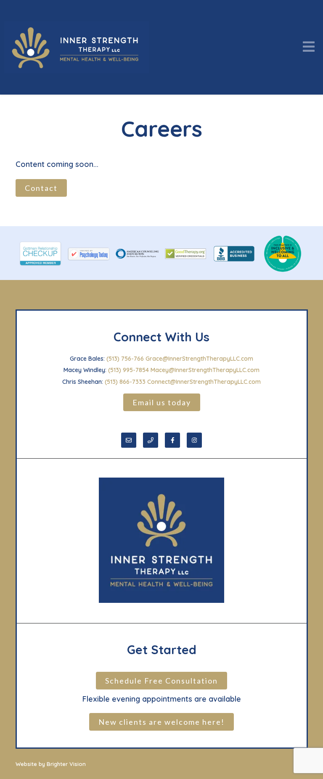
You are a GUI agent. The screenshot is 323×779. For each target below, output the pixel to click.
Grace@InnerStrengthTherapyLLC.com (199, 358)
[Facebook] (172, 440)
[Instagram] (194, 440)
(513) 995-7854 (128, 370)
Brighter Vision (66, 764)
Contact (41, 188)
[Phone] (150, 440)
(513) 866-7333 (125, 382)
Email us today (161, 402)
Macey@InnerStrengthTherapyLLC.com (205, 370)
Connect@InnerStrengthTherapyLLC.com (204, 382)
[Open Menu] (309, 47)
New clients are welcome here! (161, 721)
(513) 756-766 (125, 358)
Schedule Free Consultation (161, 680)
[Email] (128, 440)
